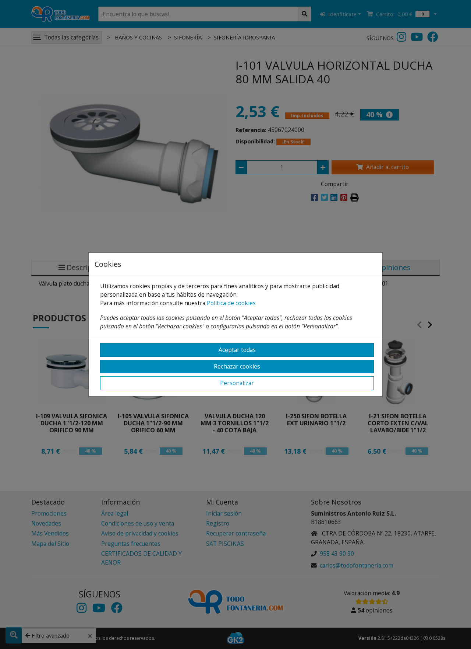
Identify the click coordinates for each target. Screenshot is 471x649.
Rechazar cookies (237, 366)
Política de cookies (231, 303)
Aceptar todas (237, 350)
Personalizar (237, 383)
